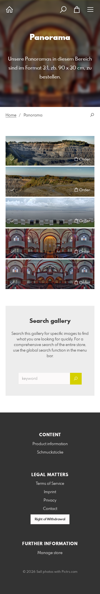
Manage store (50, 553)
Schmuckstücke (50, 452)
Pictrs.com (70, 572)
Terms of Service (50, 484)
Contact (50, 509)
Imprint (50, 492)
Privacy (50, 500)
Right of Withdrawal (50, 519)
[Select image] (12, 159)
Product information (50, 444)
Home (11, 115)
